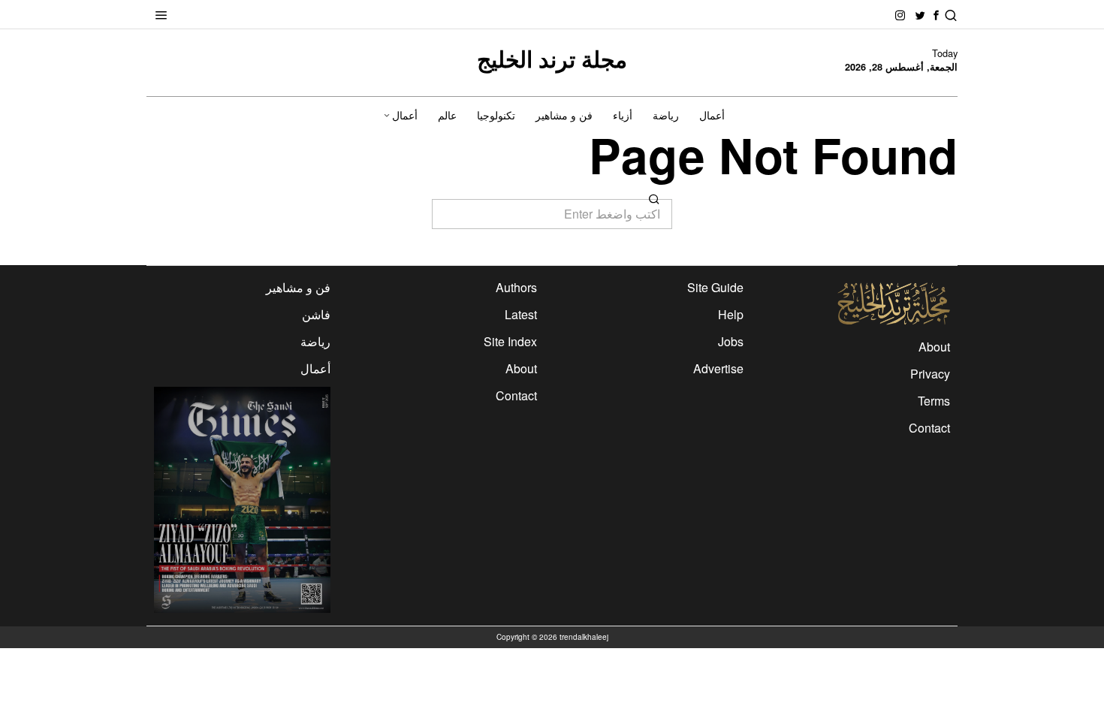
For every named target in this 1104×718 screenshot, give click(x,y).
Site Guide (715, 287)
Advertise (718, 368)
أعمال (315, 368)
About (934, 346)
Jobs (731, 341)
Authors (516, 287)
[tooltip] (936, 15)
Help (731, 314)
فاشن (316, 314)
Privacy (930, 373)
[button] (654, 199)
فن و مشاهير (298, 287)
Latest (521, 314)
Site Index (510, 341)
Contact (929, 427)
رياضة (315, 341)
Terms (934, 400)
